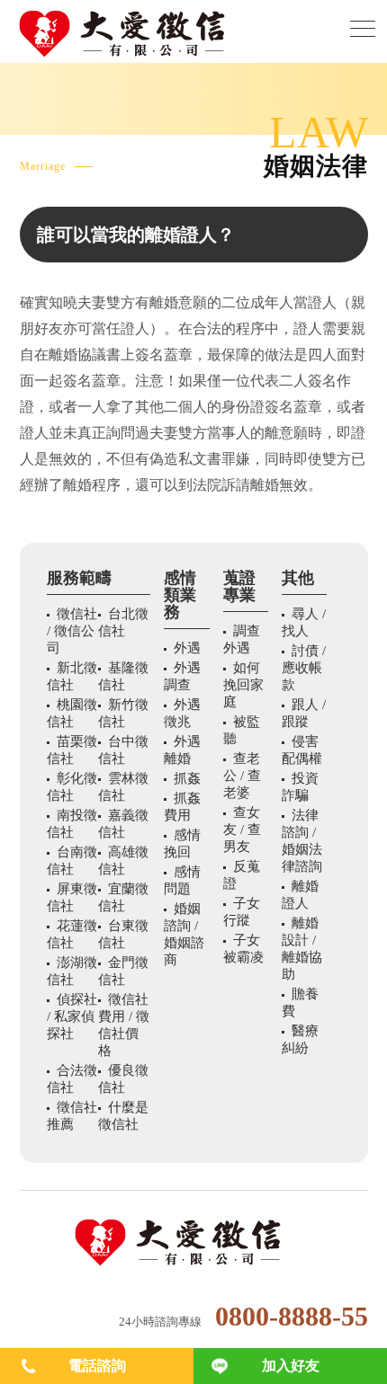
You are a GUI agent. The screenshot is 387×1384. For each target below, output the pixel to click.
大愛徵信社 (194, 1242)
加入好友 (291, 1365)
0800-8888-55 (291, 1316)
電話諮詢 (97, 1365)
